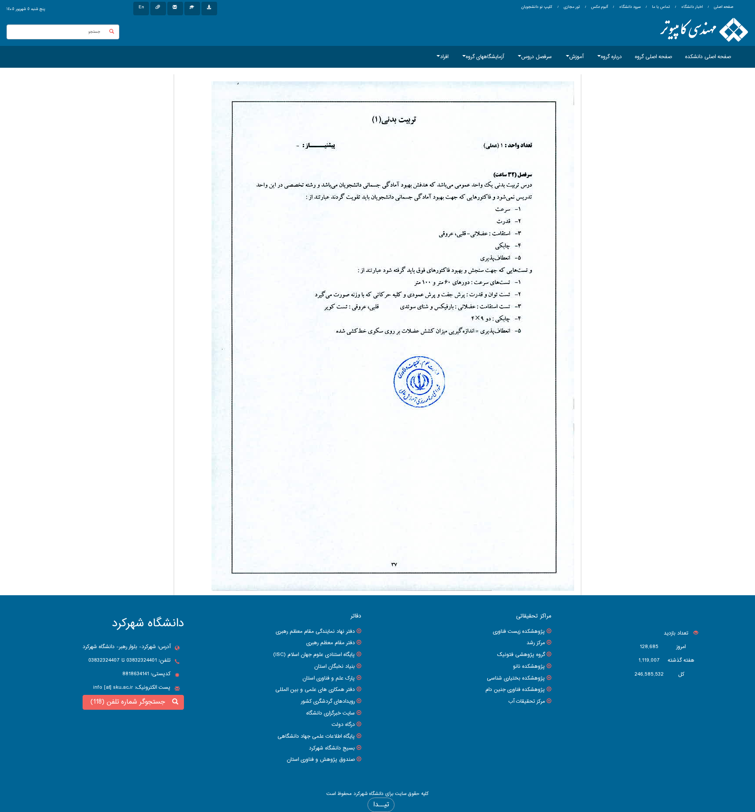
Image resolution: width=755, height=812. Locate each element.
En (141, 7)
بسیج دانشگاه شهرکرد (332, 748)
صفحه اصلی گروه (653, 57)
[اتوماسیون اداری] (158, 8)
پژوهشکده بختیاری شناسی (516, 678)
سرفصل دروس (536, 57)
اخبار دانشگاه (691, 6)
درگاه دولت (343, 724)
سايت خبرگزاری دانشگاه (330, 713)
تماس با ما (660, 6)
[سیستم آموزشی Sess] (192, 8)
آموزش (576, 57)
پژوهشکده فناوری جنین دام (515, 689)
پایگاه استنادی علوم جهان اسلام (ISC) (314, 654)
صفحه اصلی (723, 6)
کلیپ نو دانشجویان (536, 6)
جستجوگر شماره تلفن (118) (130, 702)
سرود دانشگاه (629, 6)
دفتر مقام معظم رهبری (330, 643)
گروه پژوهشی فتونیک (521, 654)
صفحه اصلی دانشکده (708, 57)
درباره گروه (611, 57)
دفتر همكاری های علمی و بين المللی (315, 689)
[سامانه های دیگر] (209, 8)
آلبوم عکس (599, 6)
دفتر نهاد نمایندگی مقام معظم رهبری (315, 631)
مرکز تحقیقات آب (526, 701)
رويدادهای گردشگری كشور (328, 701)
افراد (444, 57)
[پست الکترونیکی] (175, 8)
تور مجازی (571, 6)
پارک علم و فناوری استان (328, 678)
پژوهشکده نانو (529, 666)
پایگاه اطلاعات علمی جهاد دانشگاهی (316, 736)
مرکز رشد (535, 643)
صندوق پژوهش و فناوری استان (321, 759)
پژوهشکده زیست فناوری (519, 631)
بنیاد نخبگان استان (334, 666)
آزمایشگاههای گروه (485, 57)
